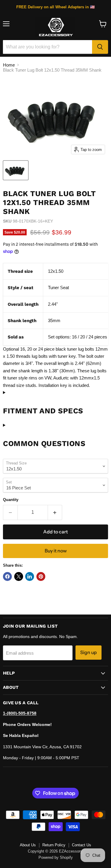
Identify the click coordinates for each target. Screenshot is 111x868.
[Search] (100, 47)
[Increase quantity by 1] (55, 512)
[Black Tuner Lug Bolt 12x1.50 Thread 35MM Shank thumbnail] (15, 170)
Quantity (10, 499)
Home (9, 64)
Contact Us (81, 845)
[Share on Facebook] (7, 576)
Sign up (88, 652)
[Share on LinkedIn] (29, 576)
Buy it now (56, 551)
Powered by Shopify (55, 857)
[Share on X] (18, 576)
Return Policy (53, 845)
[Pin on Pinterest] (40, 576)
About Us (28, 845)
